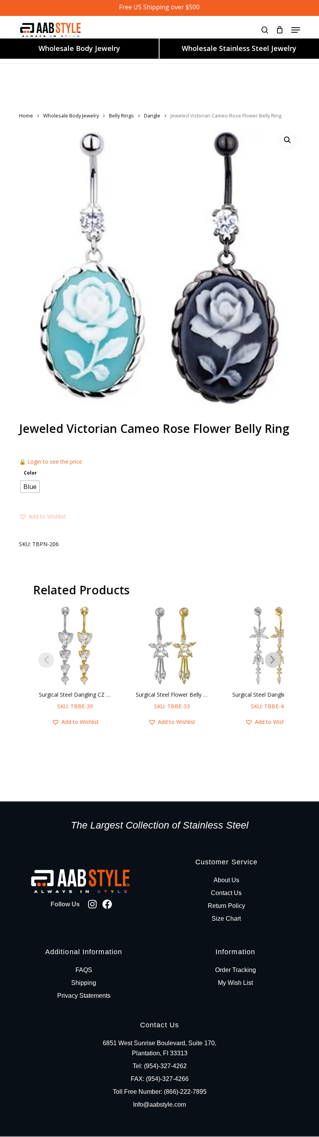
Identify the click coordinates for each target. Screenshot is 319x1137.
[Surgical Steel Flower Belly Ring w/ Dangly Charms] (172, 646)
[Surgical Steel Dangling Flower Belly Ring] (268, 646)
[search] (265, 30)
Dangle (152, 115)
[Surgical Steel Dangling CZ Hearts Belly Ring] (75, 646)
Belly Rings (121, 115)
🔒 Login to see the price (50, 461)
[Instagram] (92, 904)
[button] (295, 30)
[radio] (30, 486)
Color (30, 473)
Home (26, 115)
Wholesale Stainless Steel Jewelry (239, 48)
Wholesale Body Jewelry (79, 48)
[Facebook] (107, 904)
